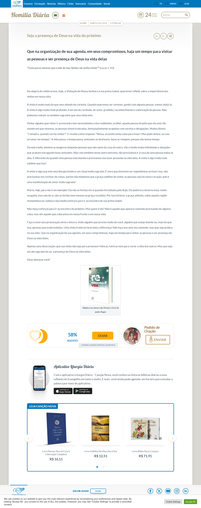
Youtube (168, 491)
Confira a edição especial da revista (98, 345)
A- (163, 36)
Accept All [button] (190, 501)
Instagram (176, 491)
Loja (186, 4)
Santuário (81, 3)
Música (61, 3)
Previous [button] (29, 438)
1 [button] (97, 467)
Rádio (173, 4)
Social (107, 3)
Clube (70, 3)
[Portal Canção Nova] (17, 4)
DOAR (98, 491)
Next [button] (172, 438)
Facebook (150, 491)
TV (161, 4)
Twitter (159, 491)
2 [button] (103, 467)
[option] (56, 438)
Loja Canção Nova (42, 406)
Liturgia (115, 23)
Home (83, 23)
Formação (40, 3)
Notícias (51, 3)
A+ (156, 36)
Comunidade (95, 3)
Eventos (28, 3)
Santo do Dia (98, 23)
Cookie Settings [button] (173, 501)
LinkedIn (185, 491)
